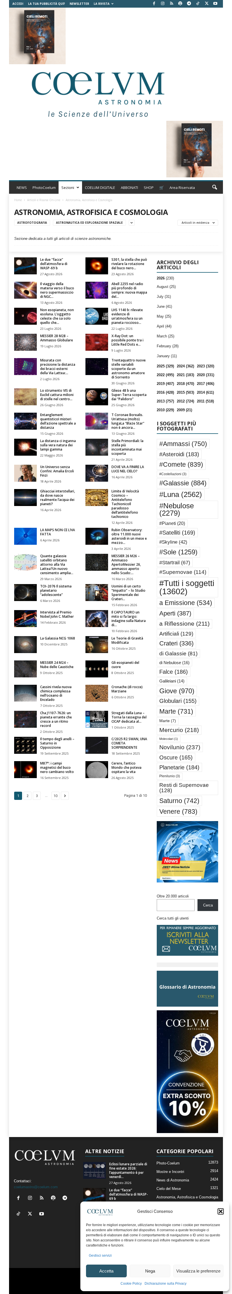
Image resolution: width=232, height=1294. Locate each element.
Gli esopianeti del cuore (125, 664)
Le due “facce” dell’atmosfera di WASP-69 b (53, 263)
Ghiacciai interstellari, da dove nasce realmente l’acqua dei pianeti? (57, 497)
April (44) (164, 326)
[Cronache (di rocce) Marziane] (96, 693)
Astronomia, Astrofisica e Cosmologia (187, 1197)
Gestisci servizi (100, 1256)
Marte (176, 711)
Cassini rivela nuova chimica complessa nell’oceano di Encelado (56, 693)
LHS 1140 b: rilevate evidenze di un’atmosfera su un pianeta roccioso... (127, 316)
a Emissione (185, 602)
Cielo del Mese (168, 1189)
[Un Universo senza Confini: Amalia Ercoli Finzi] (25, 473)
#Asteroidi (179, 454)
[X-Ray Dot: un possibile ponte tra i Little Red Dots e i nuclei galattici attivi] (96, 342)
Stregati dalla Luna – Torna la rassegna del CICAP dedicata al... (129, 717)
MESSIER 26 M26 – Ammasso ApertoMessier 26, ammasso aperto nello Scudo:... (126, 564)
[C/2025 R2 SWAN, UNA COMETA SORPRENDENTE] (96, 745)
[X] (206, 4)
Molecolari (168, 738)
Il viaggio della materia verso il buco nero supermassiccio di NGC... (57, 290)
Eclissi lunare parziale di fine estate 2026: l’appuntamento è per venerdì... (128, 1170)
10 (55, 796)
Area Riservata (182, 187)
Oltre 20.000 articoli (173, 896)
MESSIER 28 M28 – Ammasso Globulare (56, 338)
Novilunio (179, 747)
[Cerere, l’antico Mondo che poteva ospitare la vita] (96, 769)
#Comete (181, 464)
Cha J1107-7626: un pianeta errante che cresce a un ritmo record (56, 719)
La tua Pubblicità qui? (46, 4)
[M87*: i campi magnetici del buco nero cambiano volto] (25, 769)
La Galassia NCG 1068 (57, 638)
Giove (176, 691)
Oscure (176, 757)
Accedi (17, 4)
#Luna (180, 494)
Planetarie (179, 767)
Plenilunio (169, 776)
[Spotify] (180, 4)
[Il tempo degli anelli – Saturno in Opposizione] (25, 745)
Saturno (179, 800)
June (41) (164, 306)
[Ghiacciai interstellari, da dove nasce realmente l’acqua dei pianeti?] (25, 497)
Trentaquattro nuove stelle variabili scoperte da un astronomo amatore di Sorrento (128, 369)
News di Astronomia (172, 1180)
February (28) (168, 346)
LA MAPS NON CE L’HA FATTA (57, 532)
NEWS (22, 187)
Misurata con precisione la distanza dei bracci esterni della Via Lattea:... (57, 366)
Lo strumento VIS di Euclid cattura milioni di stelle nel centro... (57, 394)
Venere (178, 811)
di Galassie (178, 653)
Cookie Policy (131, 1284)
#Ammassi (183, 443)
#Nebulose (176, 509)
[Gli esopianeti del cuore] (96, 668)
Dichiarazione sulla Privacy (165, 1284)
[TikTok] (197, 4)
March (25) (165, 336)
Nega (150, 1271)
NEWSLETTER (79, 4)
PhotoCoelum (44, 187)
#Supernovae (182, 572)
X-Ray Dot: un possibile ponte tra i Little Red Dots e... (127, 340)
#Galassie (183, 483)
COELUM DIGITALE (100, 187)
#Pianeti (172, 523)
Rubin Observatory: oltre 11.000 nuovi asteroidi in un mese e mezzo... (129, 536)
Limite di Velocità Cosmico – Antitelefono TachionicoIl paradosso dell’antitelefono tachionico (125, 504)
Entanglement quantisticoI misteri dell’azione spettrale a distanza (58, 421)
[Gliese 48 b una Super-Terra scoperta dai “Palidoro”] (96, 396)
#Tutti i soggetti (186, 587)
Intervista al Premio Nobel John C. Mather (57, 614)
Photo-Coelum (168, 1163)
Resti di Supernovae (184, 787)
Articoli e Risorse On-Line (43, 200)
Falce (173, 672)
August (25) (166, 287)
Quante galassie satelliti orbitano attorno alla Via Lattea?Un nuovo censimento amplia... (56, 564)
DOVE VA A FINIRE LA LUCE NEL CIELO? (127, 468)
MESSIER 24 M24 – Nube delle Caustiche (57, 664)
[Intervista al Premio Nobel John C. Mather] (25, 618)
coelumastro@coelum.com (36, 1187)
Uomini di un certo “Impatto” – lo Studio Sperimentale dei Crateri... (128, 592)
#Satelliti (177, 532)
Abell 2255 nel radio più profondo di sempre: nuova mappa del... (129, 290)
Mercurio (179, 730)
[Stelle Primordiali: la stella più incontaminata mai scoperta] (96, 447)
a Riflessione (184, 623)
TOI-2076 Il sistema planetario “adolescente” (56, 590)
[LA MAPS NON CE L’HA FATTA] (25, 536)
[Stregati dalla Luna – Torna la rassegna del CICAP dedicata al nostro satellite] (96, 719)
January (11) (167, 356)
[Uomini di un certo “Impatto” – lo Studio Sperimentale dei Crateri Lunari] (96, 592)
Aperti (175, 613)
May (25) (164, 316)
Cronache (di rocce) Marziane (127, 689)
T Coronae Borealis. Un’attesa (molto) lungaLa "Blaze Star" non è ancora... (127, 421)
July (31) (164, 296)
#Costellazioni (172, 474)
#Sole (178, 552)
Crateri (176, 643)
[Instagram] (162, 4)
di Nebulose (174, 662)
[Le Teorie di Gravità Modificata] (96, 644)
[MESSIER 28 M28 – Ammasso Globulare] (25, 342)
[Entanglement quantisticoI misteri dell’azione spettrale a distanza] (25, 421)
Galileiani (171, 681)
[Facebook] (154, 4)
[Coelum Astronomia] (96, 92)
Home (18, 200)
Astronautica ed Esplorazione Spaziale (89, 223)
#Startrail (174, 562)
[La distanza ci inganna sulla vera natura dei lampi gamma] (25, 447)
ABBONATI (129, 187)
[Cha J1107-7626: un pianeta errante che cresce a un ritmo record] (25, 719)
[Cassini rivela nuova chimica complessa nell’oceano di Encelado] (25, 693)
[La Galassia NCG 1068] (25, 644)
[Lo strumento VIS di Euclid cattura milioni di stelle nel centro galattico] (25, 396)
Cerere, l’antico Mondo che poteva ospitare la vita (126, 767)
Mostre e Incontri (170, 1172)
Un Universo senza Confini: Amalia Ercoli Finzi (57, 471)
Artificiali (176, 633)
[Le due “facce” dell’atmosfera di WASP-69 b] (25, 265)
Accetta (106, 1271)
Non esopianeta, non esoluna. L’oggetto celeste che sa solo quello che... (57, 316)
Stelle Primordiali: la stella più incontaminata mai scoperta (127, 447)
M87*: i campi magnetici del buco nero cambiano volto (57, 767)
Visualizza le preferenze (198, 1271)
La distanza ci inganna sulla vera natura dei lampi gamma (58, 445)
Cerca (208, 905)
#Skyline (173, 542)
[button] (221, 1211)
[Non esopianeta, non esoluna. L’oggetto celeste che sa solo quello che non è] (25, 316)
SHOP (149, 187)
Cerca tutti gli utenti (173, 918)
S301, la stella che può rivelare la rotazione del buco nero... (129, 263)
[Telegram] (189, 4)
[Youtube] (215, 4)
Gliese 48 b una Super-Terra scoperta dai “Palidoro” (129, 394)
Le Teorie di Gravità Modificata (127, 640)
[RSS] (171, 4)
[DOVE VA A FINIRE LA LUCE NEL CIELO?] (96, 473)
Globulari (178, 701)
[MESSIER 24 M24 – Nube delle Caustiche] (25, 668)
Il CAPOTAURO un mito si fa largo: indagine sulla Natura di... (128, 618)
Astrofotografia (32, 223)
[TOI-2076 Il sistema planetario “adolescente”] (25, 592)
